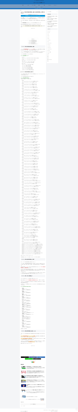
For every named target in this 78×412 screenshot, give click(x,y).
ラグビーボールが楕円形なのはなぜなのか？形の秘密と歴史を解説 (52, 26)
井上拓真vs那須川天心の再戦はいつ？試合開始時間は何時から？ (52, 16)
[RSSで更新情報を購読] (33, 362)
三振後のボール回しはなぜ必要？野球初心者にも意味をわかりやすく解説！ (52, 24)
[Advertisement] (33, 33)
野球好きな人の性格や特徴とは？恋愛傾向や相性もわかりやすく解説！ (52, 19)
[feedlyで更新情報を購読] (32, 362)
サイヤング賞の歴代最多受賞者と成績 (32, 40)
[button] (37, 359)
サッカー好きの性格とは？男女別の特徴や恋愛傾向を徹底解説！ (52, 21)
